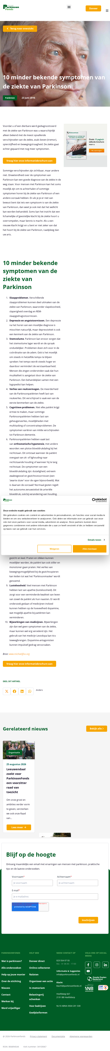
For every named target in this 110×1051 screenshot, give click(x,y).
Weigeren (54, 548)
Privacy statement (38, 1036)
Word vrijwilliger (10, 1008)
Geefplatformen (38, 1012)
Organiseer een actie (41, 981)
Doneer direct (37, 961)
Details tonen (94, 540)
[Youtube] (88, 971)
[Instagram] (97, 965)
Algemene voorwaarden (81, 1036)
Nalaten (34, 974)
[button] (69, 7)
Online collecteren (39, 967)
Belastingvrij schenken (36, 997)
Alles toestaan (89, 548)
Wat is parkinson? (11, 961)
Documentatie (58, 1036)
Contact (5, 994)
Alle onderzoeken (11, 967)
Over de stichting (11, 981)
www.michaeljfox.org (19, 654)
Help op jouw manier (13, 974)
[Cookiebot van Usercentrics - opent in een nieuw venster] (94, 500)
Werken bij (7, 1001)
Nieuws (5, 987)
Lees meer (17, 827)
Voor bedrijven (37, 1005)
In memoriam (37, 987)
